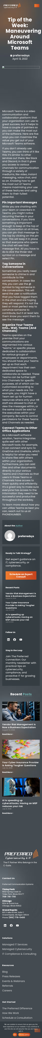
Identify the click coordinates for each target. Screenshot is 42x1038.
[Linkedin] (8, 639)
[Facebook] (14, 639)
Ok (15, 1035)
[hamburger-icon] (36, 5)
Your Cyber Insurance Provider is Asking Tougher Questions (20, 605)
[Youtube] (21, 639)
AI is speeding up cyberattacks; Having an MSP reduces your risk (19, 617)
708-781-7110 (9, 896)
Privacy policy (24, 1035)
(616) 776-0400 (17, 917)
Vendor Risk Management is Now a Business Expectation (21, 594)
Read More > (7, 734)
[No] (37, 1030)
